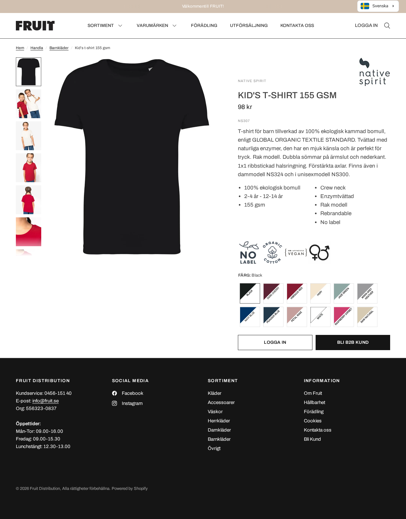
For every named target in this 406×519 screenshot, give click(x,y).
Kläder (214, 393)
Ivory (320, 293)
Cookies (313, 420)
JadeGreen (344, 293)
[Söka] (385, 25)
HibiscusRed (297, 293)
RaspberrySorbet (344, 317)
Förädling (314, 411)
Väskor (215, 411)
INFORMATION (322, 381)
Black (250, 293)
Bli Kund (312, 439)
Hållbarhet (314, 402)
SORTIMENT (223, 381)
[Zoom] (206, 71)
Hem (20, 48)
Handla (36, 48)
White (320, 317)
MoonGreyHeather (367, 293)
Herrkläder (219, 420)
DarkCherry (273, 293)
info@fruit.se (45, 400)
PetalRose (297, 317)
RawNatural (367, 317)
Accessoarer (221, 402)
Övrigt (214, 448)
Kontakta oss (317, 429)
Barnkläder (59, 48)
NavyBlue (250, 317)
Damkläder (219, 429)
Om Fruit (313, 393)
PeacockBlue (273, 317)
